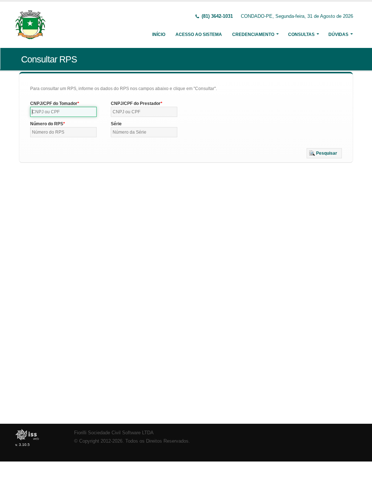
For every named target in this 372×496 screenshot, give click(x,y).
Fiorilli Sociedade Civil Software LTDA (114, 432)
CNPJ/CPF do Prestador (136, 103)
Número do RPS (46, 123)
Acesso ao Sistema (198, 34)
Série (116, 123)
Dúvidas (338, 34)
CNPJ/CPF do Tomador (53, 103)
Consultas (301, 34)
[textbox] (63, 112)
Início (158, 34)
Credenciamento (253, 34)
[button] (324, 153)
